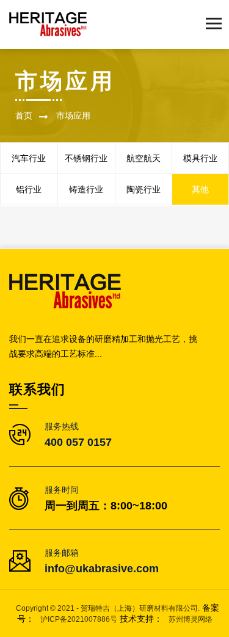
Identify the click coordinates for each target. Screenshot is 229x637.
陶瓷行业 (143, 189)
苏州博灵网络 (191, 619)
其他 (200, 189)
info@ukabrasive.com (102, 568)
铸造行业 (86, 189)
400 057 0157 (78, 442)
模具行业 (200, 158)
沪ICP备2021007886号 (78, 619)
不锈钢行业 (86, 158)
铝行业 (29, 189)
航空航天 (143, 158)
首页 (23, 115)
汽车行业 (29, 158)
